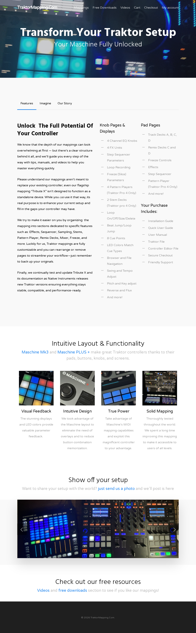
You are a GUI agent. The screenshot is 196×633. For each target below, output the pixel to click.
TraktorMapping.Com (37, 7)
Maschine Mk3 (35, 352)
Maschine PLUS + (73, 352)
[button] (26, 103)
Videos (43, 590)
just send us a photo (116, 488)
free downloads (72, 590)
